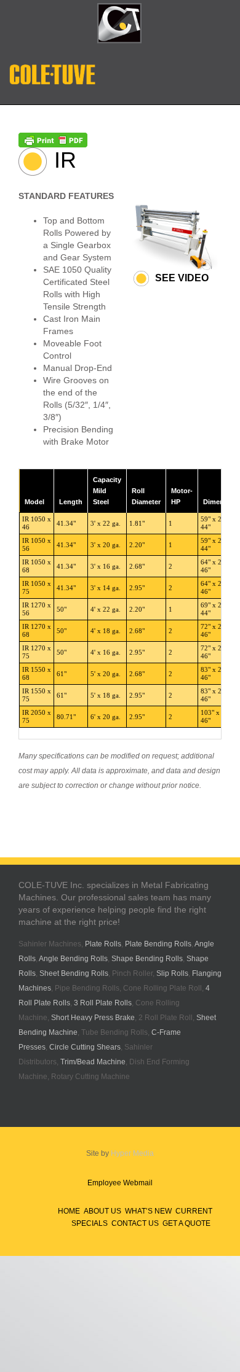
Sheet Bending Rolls (73, 973)
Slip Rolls (172, 973)
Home (69, 1211)
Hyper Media (132, 1153)
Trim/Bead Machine (93, 1062)
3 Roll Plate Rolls (103, 1003)
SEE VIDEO (182, 278)
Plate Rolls (103, 944)
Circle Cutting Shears (85, 1047)
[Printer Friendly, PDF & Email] (52, 139)
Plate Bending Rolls (158, 944)
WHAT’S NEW (148, 1211)
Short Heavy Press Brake (93, 1017)
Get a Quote (186, 1223)
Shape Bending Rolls (147, 958)
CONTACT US (135, 1223)
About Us (102, 1211)
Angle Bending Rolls (73, 958)
